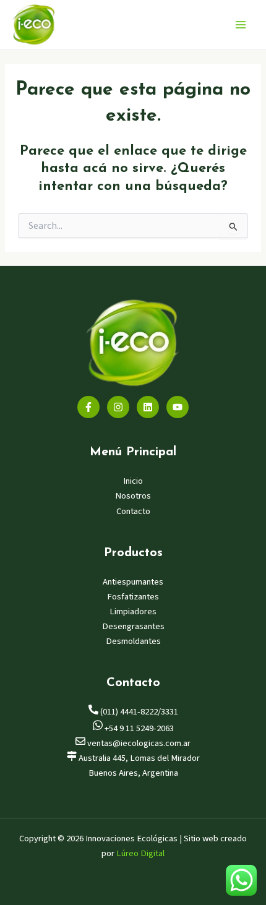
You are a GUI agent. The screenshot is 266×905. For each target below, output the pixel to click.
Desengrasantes (133, 626)
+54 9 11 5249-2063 (138, 728)
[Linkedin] (148, 407)
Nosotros (133, 495)
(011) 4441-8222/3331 (138, 711)
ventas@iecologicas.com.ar (138, 743)
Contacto (133, 511)
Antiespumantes (133, 581)
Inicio (133, 480)
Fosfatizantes (133, 596)
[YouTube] (177, 407)
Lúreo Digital (140, 853)
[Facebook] (88, 407)
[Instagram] (118, 407)
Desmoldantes (133, 641)
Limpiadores (133, 611)
